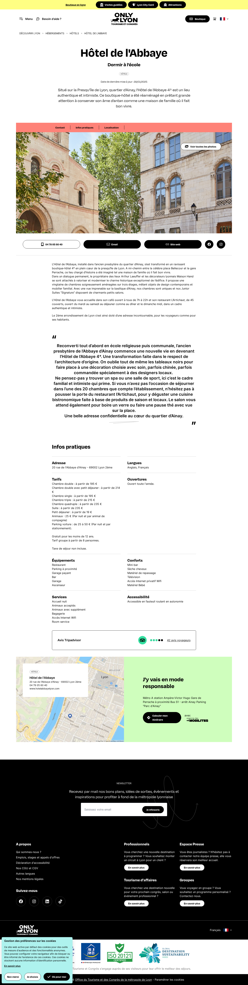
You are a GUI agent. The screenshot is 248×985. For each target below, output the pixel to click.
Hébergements (55, 33)
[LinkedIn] (47, 901)
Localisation (111, 127)
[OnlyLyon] (27, 930)
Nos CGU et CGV (27, 868)
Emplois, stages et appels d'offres (38, 857)
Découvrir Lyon (29, 33)
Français (215, 930)
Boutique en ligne (76, 4)
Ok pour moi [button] (59, 976)
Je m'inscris (153, 809)
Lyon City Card (145, 4)
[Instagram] (34, 901)
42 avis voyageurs (178, 640)
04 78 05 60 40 (53, 244)
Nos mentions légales (29, 879)
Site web (175, 244)
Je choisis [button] (32, 976)
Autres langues (25, 873)
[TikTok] (60, 901)
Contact (60, 127)
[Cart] (214, 19)
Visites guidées (113, 4)
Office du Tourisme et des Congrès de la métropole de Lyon (113, 979)
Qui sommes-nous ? (28, 852)
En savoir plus (136, 867)
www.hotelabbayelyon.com (44, 688)
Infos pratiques (84, 127)
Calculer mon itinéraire (160, 717)
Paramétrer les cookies (169, 979)
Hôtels (74, 33)
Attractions (175, 4)
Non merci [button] (13, 976)
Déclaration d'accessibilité (33, 862)
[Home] (124, 19)
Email (114, 244)
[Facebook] (21, 901)
